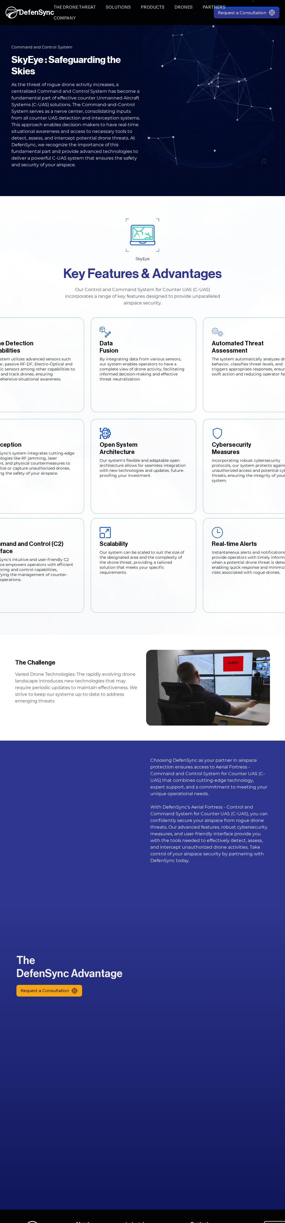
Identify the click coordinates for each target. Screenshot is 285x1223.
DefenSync (36, 12)
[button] (246, 12)
